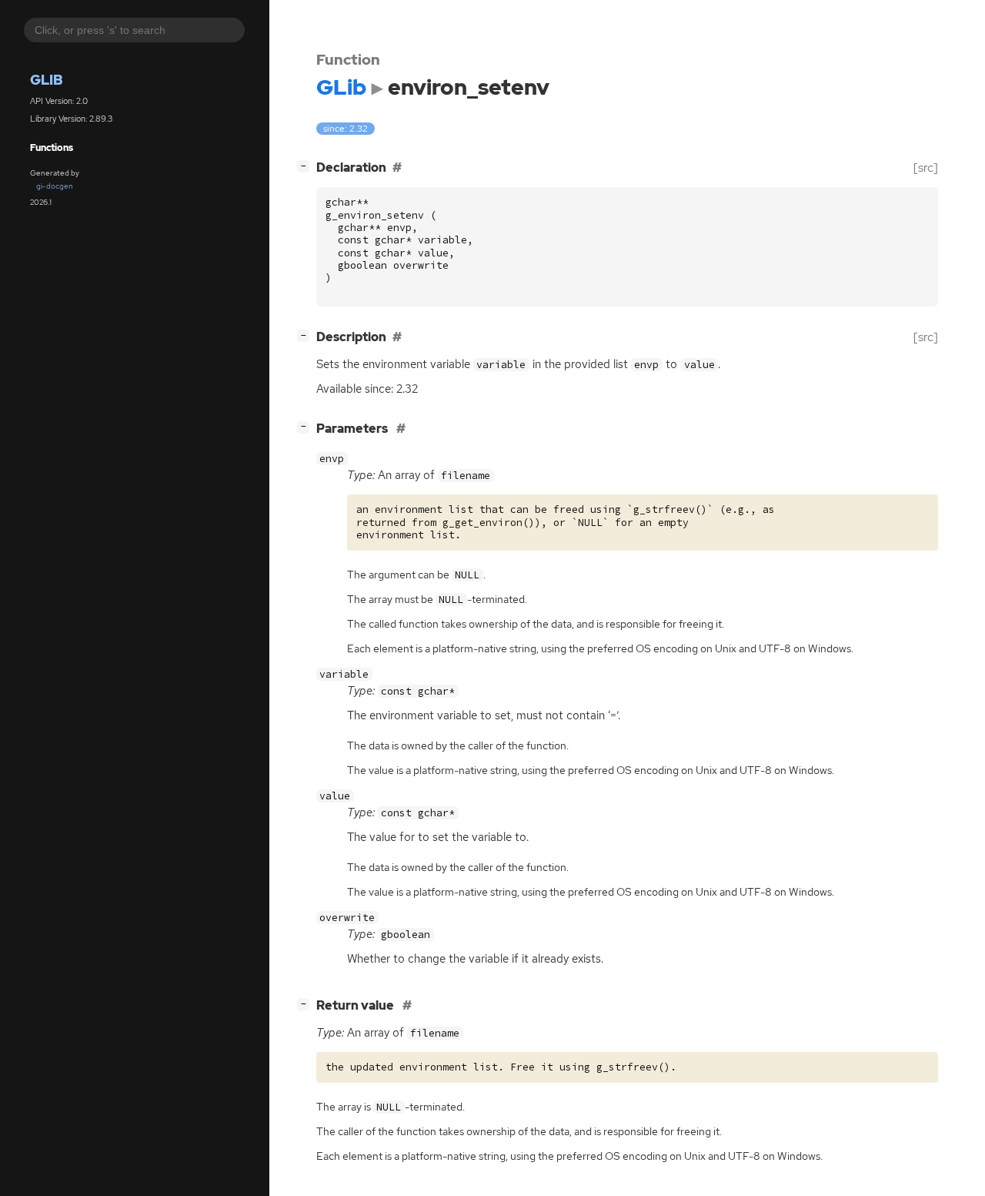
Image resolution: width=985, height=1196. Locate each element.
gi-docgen (54, 186)
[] (306, 165)
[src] (925, 167)
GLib (46, 79)
